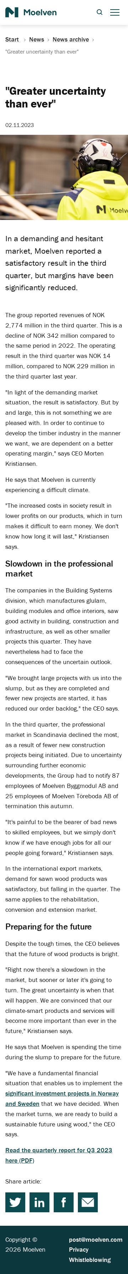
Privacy (79, 1249)
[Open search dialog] (99, 12)
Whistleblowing (90, 1260)
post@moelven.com (96, 1239)
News (36, 39)
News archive (71, 39)
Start (13, 39)
